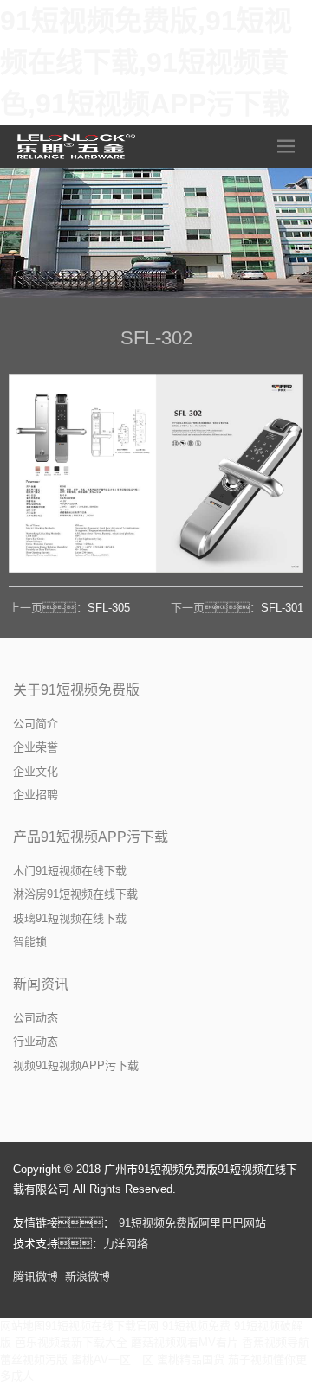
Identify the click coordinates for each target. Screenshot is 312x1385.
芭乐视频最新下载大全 (71, 1342)
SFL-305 (109, 607)
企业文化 (35, 771)
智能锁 (30, 941)
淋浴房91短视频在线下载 (75, 894)
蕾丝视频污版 (34, 1359)
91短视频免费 (196, 1325)
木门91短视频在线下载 (70, 870)
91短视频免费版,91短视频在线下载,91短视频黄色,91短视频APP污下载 (146, 62)
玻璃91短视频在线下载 (70, 918)
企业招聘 (35, 794)
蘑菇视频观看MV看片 (184, 1342)
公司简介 (35, 723)
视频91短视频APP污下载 (76, 1065)
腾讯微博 (35, 1276)
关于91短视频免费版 (76, 690)
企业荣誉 (35, 747)
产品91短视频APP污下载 (90, 837)
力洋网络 (125, 1243)
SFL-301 (282, 607)
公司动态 (35, 1017)
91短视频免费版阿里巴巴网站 (192, 1222)
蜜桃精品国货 (190, 1359)
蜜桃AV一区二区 (112, 1359)
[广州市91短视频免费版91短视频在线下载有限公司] (78, 146)
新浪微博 (87, 1276)
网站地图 (22, 1325)
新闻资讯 (40, 984)
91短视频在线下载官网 (102, 1325)
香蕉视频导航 (275, 1342)
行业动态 (35, 1041)
